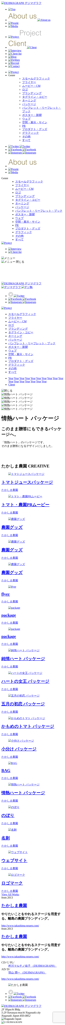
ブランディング (32, 93)
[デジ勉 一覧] (17, 287)
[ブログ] (12, 56)
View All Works (10, 894)
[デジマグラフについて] (29, 19)
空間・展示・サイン (34, 122)
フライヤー (29, 82)
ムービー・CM (31, 85)
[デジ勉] (14, 59)
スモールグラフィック (36, 78)
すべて (26, 140)
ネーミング (29, 100)
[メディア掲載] (13, 26)
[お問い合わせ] (14, 66)
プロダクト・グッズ (34, 129)
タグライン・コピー (34, 96)
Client (11, 384)
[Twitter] (19, 146)
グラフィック (30, 132)
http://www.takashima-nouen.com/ (20, 925)
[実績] (24, 36)
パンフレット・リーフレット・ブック (38, 210)
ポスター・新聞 (32, 115)
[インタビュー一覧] (14, 50)
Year (10, 378)
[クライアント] (22, 47)
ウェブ (26, 118)
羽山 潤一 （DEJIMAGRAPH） (27, 972)
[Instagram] (22, 152)
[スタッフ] (13, 23)
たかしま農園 (14, 905)
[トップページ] (21, 3)
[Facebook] (22, 149)
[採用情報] (13, 63)
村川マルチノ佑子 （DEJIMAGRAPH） (32, 965)
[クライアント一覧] (14, 53)
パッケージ (29, 104)
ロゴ (25, 89)
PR (24, 125)
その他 (26, 136)
